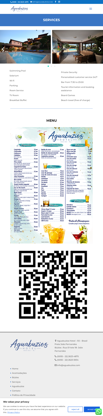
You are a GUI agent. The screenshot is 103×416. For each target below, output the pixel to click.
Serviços (16, 382)
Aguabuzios (18, 386)
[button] (48, 66)
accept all (92, 409)
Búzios (15, 377)
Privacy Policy (13, 412)
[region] (51, 407)
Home (15, 368)
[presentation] (3, 49)
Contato (16, 391)
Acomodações (19, 373)
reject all (75, 409)
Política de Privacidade (23, 395)
